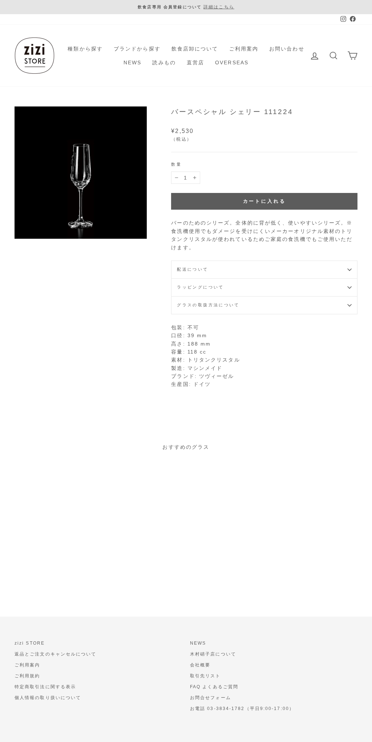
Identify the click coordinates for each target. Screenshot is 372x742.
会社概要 (200, 665)
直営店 (195, 62)
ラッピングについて (200, 287)
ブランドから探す (137, 49)
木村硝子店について (213, 654)
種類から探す (85, 49)
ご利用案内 (244, 49)
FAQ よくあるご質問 (214, 686)
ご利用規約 (27, 675)
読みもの (163, 62)
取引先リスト (205, 675)
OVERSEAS (231, 62)
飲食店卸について (194, 49)
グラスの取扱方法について (208, 305)
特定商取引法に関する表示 (45, 686)
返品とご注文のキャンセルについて (56, 654)
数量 (176, 164)
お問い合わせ (286, 49)
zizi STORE (30, 643)
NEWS (132, 62)
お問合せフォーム (210, 697)
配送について (192, 269)
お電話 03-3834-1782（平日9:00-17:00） (242, 708)
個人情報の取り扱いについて (48, 697)
